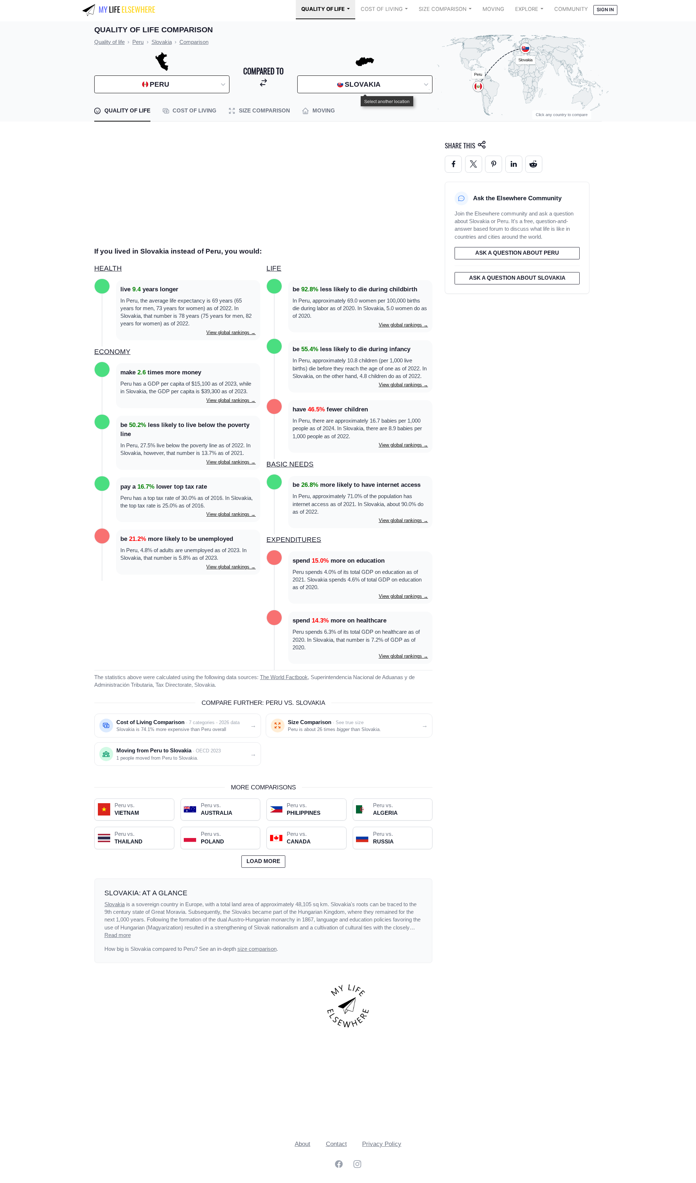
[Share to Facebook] (453, 164)
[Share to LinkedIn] (513, 164)
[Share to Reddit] (533, 164)
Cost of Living (382, 9)
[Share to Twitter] (473, 164)
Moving (493, 9)
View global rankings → (231, 332)
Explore (526, 9)
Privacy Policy (381, 1144)
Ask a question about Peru (517, 253)
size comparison (257, 949)
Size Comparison (443, 9)
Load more (263, 861)
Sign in (605, 9)
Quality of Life (323, 9)
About (302, 1144)
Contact (336, 1144)
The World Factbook (284, 677)
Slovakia (114, 904)
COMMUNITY (571, 9)
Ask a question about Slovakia (517, 278)
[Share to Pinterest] (493, 164)
